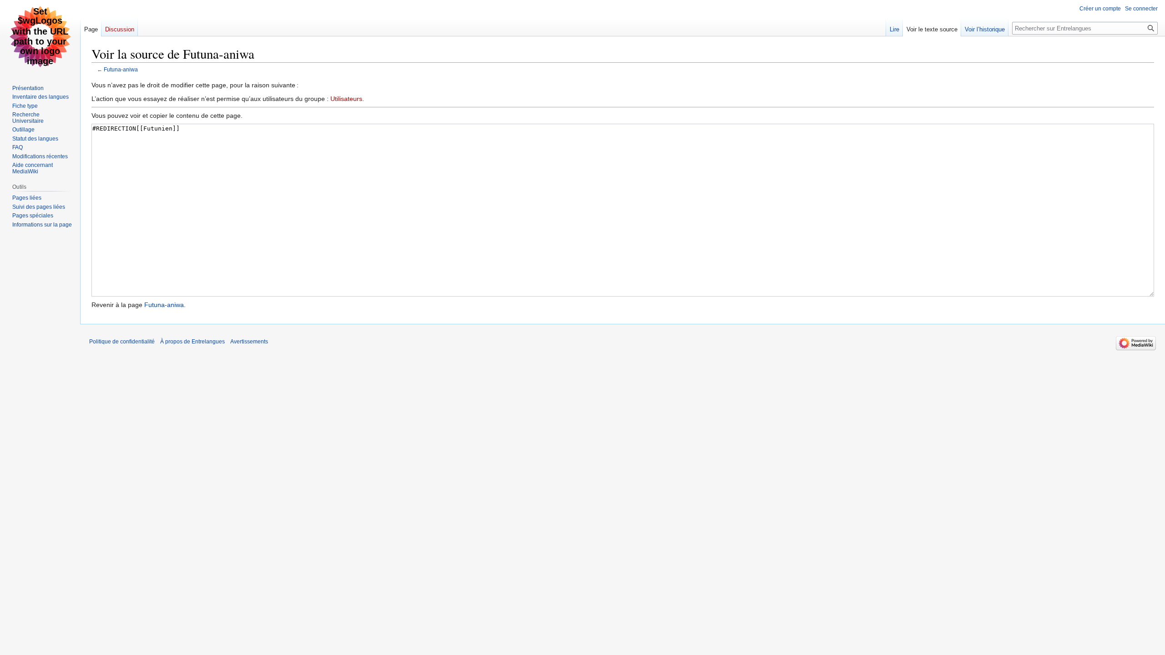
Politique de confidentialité (122, 341)
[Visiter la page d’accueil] (40, 36)
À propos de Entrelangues (192, 341)
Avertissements (249, 341)
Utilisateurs (346, 98)
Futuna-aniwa (121, 69)
